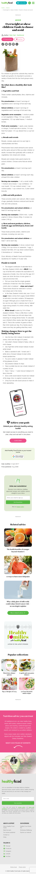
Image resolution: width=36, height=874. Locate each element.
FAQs (4, 837)
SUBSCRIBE (18, 440)
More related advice (17, 613)
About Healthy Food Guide (8, 827)
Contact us (6, 835)
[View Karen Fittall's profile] (5, 767)
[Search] (29, 3)
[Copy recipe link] (2, 44)
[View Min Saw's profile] (13, 760)
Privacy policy (22, 867)
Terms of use (13, 867)
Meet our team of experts (18, 743)
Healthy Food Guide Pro (25, 827)
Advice (8, 8)
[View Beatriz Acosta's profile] (22, 767)
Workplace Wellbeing (26, 830)
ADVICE (18, 20)
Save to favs (8, 39)
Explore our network (25, 832)
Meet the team (7, 830)
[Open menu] (33, 2)
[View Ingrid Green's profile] (31, 767)
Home (3, 8)
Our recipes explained (9, 832)
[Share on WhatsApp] (17, 44)
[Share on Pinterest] (9, 44)
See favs (20, 39)
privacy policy (20, 506)
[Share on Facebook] (13, 44)
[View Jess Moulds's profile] (22, 760)
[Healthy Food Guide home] (11, 781)
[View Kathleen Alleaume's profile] (14, 767)
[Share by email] (6, 44)
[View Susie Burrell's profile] (31, 760)
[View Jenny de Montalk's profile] (5, 760)
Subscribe (22, 3)
